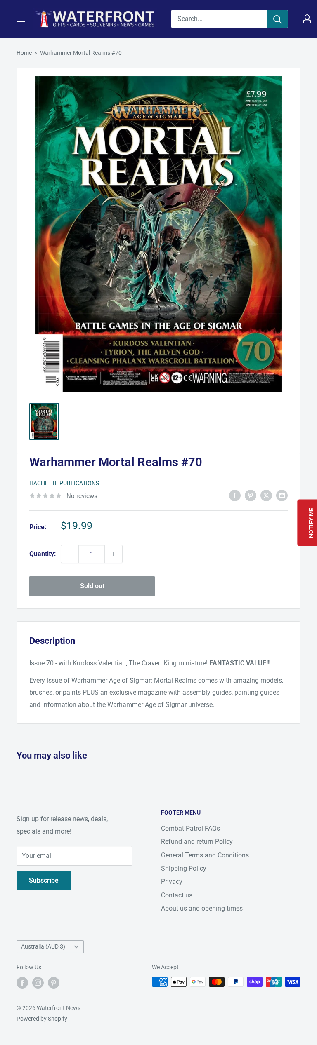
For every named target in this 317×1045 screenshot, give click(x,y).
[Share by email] (282, 495)
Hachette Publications (64, 483)
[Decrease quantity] (69, 554)
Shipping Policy (183, 868)
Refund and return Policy (197, 841)
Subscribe (44, 880)
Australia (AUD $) (43, 946)
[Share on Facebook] (235, 495)
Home (24, 52)
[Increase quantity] (113, 554)
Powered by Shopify (42, 1018)
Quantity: (42, 554)
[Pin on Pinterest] (250, 495)
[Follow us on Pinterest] (53, 983)
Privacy (171, 881)
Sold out (92, 586)
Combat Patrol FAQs (190, 828)
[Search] (277, 19)
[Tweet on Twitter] (266, 495)
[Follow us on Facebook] (22, 983)
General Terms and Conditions (205, 855)
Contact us (176, 895)
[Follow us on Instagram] (38, 983)
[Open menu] (21, 19)
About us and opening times (202, 908)
